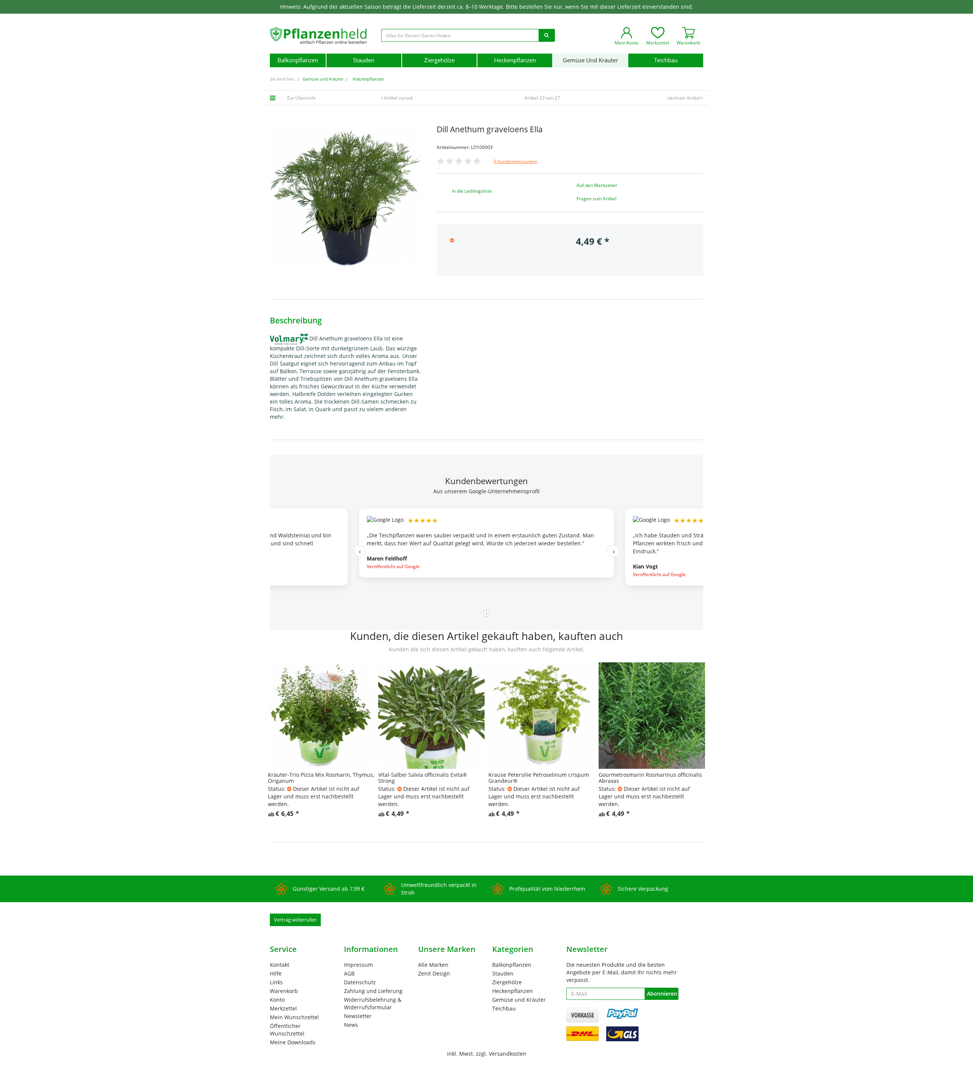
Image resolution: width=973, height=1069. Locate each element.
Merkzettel (283, 1008)
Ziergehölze (439, 60)
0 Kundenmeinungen (515, 161)
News (351, 1024)
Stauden (363, 60)
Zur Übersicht (301, 98)
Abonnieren (662, 993)
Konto (277, 999)
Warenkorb (284, 991)
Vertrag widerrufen (295, 919)
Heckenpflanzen (515, 60)
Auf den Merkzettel (597, 185)
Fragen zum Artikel (596, 198)
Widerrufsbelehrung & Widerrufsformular (372, 1003)
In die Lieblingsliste (472, 191)
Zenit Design (434, 973)
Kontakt (279, 964)
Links (276, 982)
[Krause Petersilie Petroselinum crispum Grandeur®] (541, 715)
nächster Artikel (684, 98)
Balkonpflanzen (297, 60)
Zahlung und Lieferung (373, 991)
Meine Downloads (292, 1042)
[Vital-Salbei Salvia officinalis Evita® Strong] (431, 715)
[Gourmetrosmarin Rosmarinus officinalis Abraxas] (652, 715)
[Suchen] (547, 35)
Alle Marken (433, 964)
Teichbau (666, 60)
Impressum (358, 964)
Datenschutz (360, 982)
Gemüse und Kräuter (590, 60)
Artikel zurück (398, 98)
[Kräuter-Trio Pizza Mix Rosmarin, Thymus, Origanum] (321, 715)
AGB (349, 973)
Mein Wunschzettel (294, 1017)
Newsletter (358, 1016)
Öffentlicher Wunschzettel (287, 1029)
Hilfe (276, 973)
